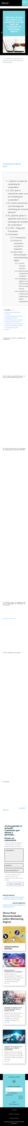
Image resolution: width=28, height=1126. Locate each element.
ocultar (13, 310)
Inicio (4, 58)
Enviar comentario (15, 884)
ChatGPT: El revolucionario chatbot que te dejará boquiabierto (13, 1048)
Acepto (11, 1094)
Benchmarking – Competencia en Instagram (13, 971)
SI (20, 1097)
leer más (6, 983)
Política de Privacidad (14, 1114)
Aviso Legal (14, 1110)
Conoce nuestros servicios (11, 947)
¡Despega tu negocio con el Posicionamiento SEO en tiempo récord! (13, 1009)
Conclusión (13, 234)
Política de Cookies (14, 1118)
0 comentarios (20, 237)
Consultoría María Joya (12, 165)
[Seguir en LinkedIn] (14, 1081)
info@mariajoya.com (14, 1104)
